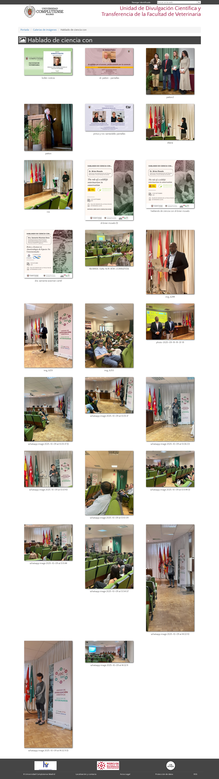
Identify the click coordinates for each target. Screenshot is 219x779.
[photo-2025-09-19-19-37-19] (170, 321)
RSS (195, 774)
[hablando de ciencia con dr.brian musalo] (170, 184)
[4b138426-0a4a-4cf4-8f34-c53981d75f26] (109, 248)
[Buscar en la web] (199, 2)
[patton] (48, 127)
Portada (25, 29)
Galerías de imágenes (45, 29)
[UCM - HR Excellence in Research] (45, 765)
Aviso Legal (125, 774)
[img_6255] (109, 335)
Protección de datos (164, 774)
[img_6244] (170, 262)
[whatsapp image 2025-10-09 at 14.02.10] (170, 577)
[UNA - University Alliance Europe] (170, 765)
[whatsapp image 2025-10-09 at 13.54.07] (109, 556)
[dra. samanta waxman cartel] (48, 254)
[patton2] (170, 71)
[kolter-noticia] (48, 61)
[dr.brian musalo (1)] (109, 190)
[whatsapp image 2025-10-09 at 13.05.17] (109, 395)
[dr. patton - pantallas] (109, 61)
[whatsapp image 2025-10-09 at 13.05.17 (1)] (48, 409)
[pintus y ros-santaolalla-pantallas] (109, 117)
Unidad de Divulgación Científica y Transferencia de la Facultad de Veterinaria (151, 11)
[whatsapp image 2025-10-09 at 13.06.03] (170, 409)
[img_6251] (48, 335)
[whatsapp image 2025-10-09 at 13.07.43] (48, 469)
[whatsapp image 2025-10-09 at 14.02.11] (109, 651)
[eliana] (170, 122)
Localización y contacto (86, 774)
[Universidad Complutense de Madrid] (43, 11)
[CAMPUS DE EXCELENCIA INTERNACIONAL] (108, 765)
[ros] (48, 184)
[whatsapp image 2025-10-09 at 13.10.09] (109, 483)
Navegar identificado (141, 2)
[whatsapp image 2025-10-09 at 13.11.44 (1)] (170, 469)
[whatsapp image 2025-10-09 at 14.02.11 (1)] (48, 694)
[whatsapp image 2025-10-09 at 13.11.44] (48, 542)
